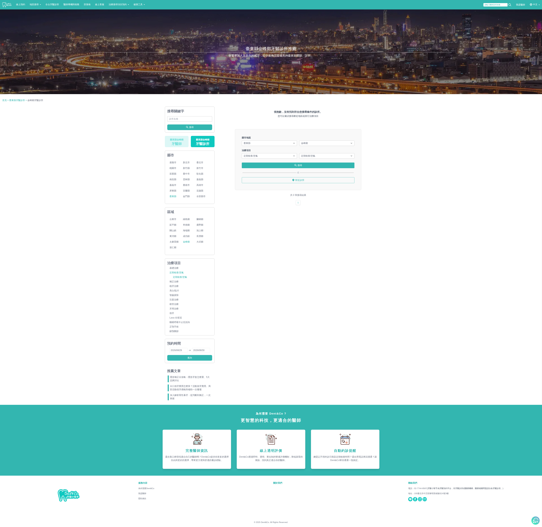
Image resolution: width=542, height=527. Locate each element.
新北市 (186, 162)
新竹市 (199, 168)
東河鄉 (173, 236)
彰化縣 (199, 174)
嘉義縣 (199, 179)
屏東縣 (173, 190)
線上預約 (20, 4)
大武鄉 (199, 242)
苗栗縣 (173, 174)
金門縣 (186, 196)
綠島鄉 (186, 219)
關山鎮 (173, 230)
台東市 (173, 219)
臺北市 (199, 162)
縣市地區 (246, 137)
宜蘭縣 (186, 190)
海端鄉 (186, 230)
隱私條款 (142, 498)
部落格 (87, 4)
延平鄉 (173, 225)
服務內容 (142, 483)
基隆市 (173, 162)
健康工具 (138, 4)
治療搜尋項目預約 (118, 4)
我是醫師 (520, 5)
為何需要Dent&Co (146, 488)
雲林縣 (186, 179)
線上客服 (99, 4)
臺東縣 (173, 196)
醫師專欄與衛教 (71, 4)
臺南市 (186, 185)
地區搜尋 (34, 4)
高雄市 (199, 185)
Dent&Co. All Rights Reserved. (274, 522)
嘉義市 (173, 185)
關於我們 (277, 483)
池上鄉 (199, 230)
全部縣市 (201, 196)
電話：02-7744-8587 (417, 488)
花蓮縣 (199, 190)
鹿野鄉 (199, 225)
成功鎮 (186, 236)
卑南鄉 (186, 225)
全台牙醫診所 (52, 4)
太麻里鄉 (174, 242)
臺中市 (186, 174)
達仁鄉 (173, 247)
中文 (535, 4)
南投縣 (173, 179)
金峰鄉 (186, 242)
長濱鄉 (199, 236)
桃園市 (173, 168)
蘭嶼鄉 (199, 219)
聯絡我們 (412, 483)
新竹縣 (186, 168)
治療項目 (246, 150)
